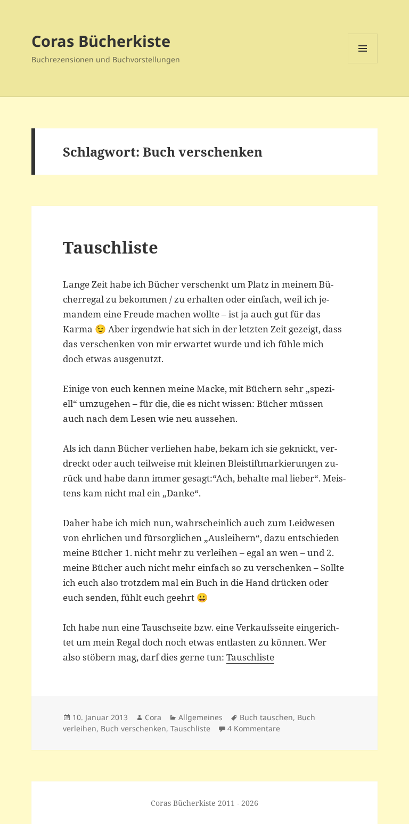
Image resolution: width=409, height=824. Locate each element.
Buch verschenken (133, 728)
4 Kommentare (253, 728)
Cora (153, 717)
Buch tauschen (266, 717)
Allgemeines (200, 717)
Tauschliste (110, 247)
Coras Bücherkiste (100, 40)
